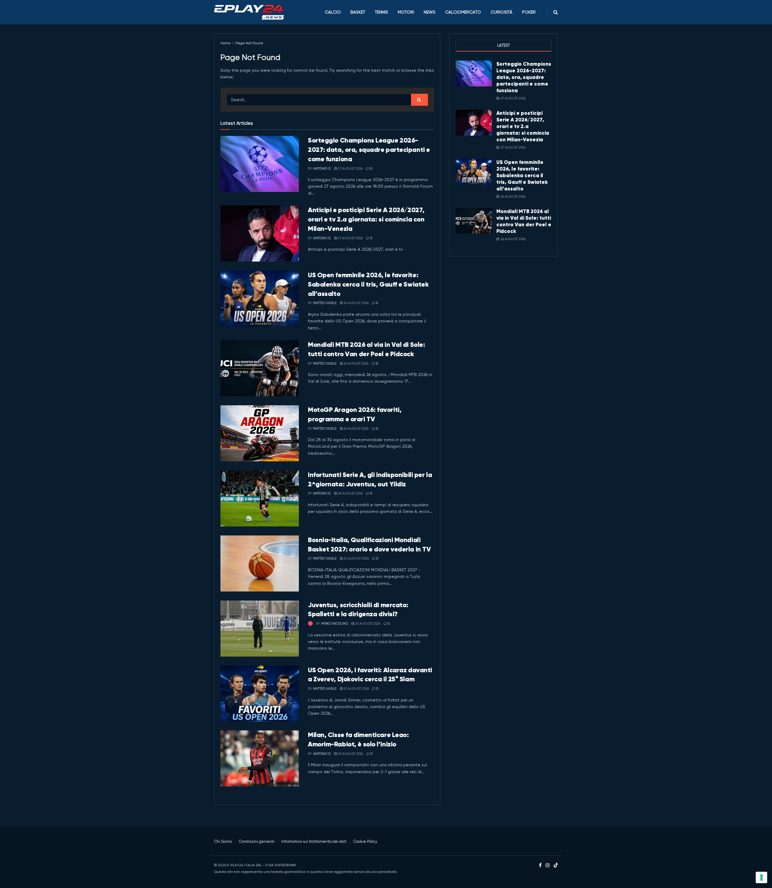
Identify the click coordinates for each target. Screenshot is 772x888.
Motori (406, 12)
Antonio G (322, 169)
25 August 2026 (356, 558)
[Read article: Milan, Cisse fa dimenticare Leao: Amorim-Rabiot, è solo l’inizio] (259, 758)
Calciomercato (463, 12)
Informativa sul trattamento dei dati (313, 841)
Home (225, 43)
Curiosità (501, 12)
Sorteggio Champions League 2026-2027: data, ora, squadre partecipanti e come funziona (369, 149)
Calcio (333, 12)
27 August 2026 (350, 169)
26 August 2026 (356, 303)
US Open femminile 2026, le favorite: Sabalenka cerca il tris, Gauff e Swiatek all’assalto (368, 284)
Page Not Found (249, 43)
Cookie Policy (365, 841)
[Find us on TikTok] (556, 865)
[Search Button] (555, 12)
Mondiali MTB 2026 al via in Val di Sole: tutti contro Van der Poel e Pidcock (523, 221)
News (429, 12)
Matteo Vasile (325, 303)
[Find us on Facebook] (540, 865)
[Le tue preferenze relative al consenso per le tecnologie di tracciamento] (761, 877)
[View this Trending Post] (310, 624)
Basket (357, 12)
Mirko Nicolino (334, 624)
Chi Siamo (223, 841)
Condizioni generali (256, 841)
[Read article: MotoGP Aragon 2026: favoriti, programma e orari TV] (259, 433)
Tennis (381, 12)
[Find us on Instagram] (548, 865)
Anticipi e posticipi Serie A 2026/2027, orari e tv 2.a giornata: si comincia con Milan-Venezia (366, 219)
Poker (529, 12)
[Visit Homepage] (249, 12)
